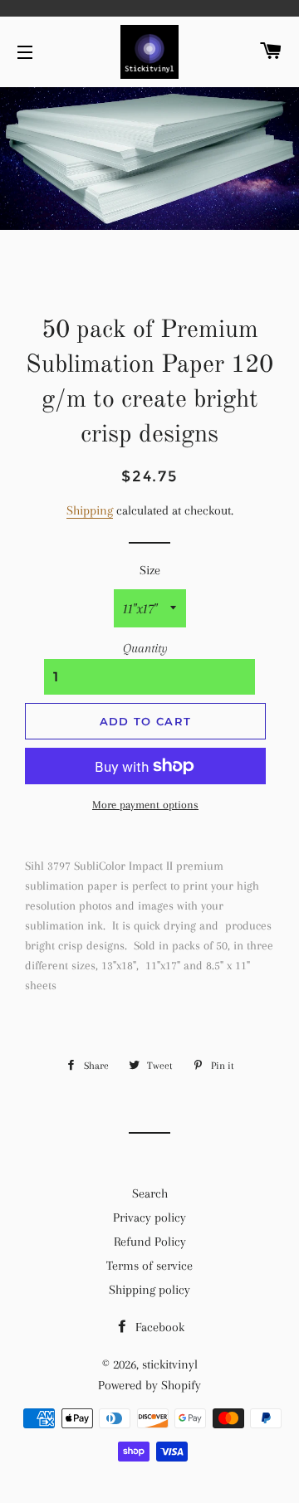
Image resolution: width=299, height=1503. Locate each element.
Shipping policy (149, 1289)
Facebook (158, 1327)
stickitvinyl (170, 1364)
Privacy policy (149, 1217)
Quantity (145, 648)
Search (150, 1193)
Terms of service (149, 1265)
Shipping (89, 510)
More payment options (145, 804)
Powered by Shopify (149, 1385)
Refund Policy (150, 1241)
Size (150, 570)
